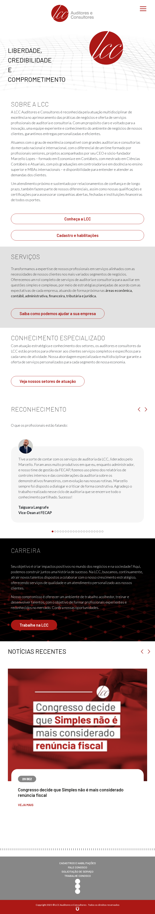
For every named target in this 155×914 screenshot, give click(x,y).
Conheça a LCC (77, 218)
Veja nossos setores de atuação (48, 381)
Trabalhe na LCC (34, 625)
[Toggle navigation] (143, 8)
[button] (52, 531)
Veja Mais (26, 805)
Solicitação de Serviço (77, 871)
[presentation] (140, 409)
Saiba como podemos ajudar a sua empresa (58, 313)
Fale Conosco (77, 867)
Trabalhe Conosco (77, 875)
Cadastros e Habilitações (77, 863)
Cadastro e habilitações (77, 235)
